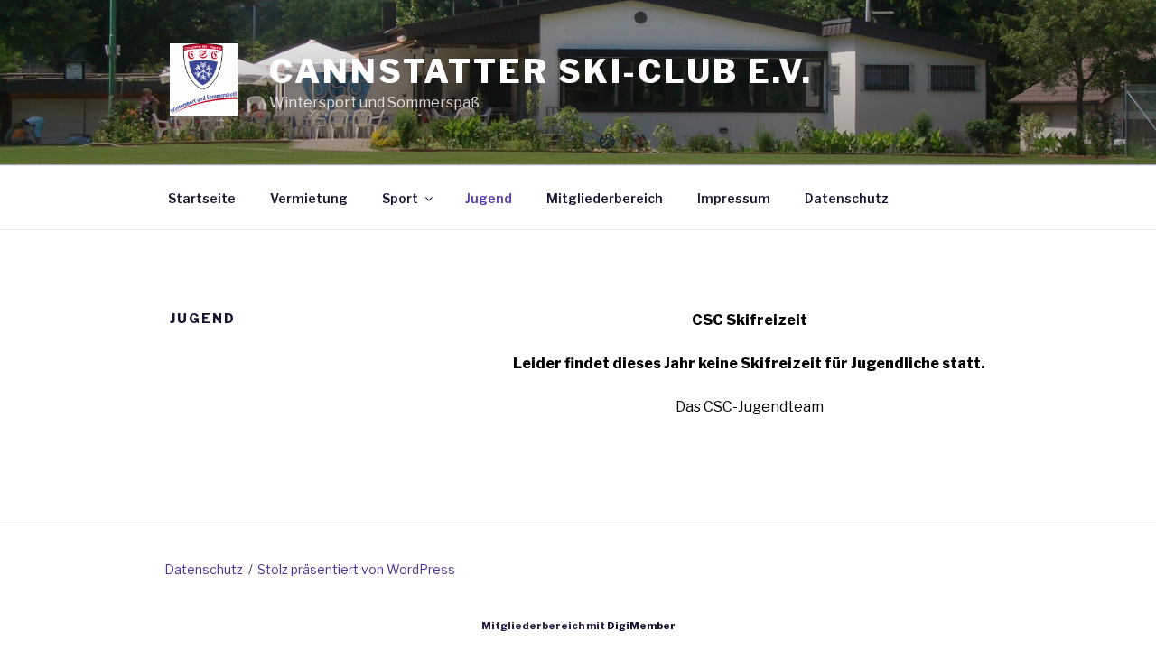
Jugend (488, 198)
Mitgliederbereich (604, 198)
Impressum (733, 198)
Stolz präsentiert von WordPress (356, 569)
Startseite (202, 198)
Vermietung (309, 198)
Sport (400, 198)
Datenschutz (847, 198)
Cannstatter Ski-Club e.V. (541, 71)
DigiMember (641, 625)
